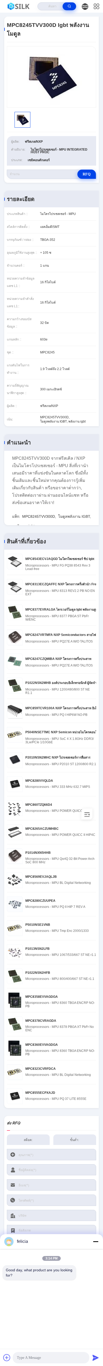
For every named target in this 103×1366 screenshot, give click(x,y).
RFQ (87, 174)
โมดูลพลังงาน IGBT (74, 516)
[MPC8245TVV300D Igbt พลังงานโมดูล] (51, 76)
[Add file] (7, 1357)
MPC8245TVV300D (38, 516)
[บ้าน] (18, 6)
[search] (69, 6)
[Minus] (95, 1241)
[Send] (95, 1357)
